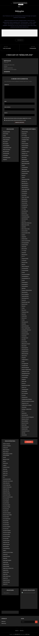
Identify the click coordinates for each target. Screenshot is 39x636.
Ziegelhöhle (24, 236)
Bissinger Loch (24, 181)
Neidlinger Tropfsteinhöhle (26, 409)
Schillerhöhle (24, 133)
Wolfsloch (23, 149)
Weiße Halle (24, 381)
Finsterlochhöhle (25, 244)
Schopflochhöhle (25, 365)
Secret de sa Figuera (7, 512)
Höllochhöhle (24, 157)
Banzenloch (24, 310)
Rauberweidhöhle (25, 145)
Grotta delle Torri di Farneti (8, 481)
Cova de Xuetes (6, 516)
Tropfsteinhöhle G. (25, 359)
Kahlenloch (24, 300)
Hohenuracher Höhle (25, 179)
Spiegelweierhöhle (6, 131)
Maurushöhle (24, 345)
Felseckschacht (24, 397)
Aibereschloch (24, 355)
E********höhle (24, 135)
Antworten (7, 71)
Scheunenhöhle (25, 230)
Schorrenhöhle (24, 203)
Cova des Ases (5, 528)
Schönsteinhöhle (6, 153)
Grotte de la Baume (6, 443)
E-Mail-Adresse (7, 107)
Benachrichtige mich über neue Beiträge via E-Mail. (16, 120)
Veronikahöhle (24, 193)
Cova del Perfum (6, 502)
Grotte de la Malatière (7, 445)
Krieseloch (24, 383)
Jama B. (4, 457)
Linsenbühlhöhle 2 (25, 276)
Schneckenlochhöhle (7, 479)
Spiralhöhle (24, 226)
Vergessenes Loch (25, 403)
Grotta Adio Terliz (6, 542)
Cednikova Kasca (6, 467)
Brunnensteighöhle (25, 294)
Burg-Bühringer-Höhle (26, 302)
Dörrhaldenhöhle (25, 211)
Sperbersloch (24, 413)
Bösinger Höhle (24, 262)
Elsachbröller (24, 195)
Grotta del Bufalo (6, 566)
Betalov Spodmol (6, 449)
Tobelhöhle (24, 141)
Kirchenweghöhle (6, 145)
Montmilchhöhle (25, 201)
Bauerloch (23, 175)
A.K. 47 (23, 411)
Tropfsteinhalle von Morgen (27, 405)
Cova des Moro (6, 538)
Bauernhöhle (5, 141)
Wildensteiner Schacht (26, 343)
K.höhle (4, 135)
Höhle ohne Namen (6, 149)
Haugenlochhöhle (25, 258)
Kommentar (6, 84)
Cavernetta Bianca (6, 548)
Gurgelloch (24, 379)
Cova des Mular (6, 522)
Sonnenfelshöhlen (25, 155)
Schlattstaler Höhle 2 (25, 151)
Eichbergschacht (25, 205)
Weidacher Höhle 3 (25, 419)
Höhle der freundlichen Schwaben (28, 401)
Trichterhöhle (24, 335)
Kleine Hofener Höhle (26, 228)
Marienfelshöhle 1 (25, 183)
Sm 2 (4, 477)
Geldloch (23, 165)
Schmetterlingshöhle (25, 137)
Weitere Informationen (24, 3)
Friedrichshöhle (24, 238)
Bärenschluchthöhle (6, 137)
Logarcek (4, 465)
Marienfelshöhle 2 (25, 185)
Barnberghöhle (24, 199)
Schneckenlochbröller (26, 274)
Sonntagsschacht (25, 337)
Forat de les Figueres (7, 532)
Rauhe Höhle (24, 425)
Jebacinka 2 (5, 475)
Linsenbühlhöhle (25, 167)
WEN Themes (27, 634)
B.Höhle (23, 280)
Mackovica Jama (6, 459)
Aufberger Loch (24, 153)
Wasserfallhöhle (25, 292)
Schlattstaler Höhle (25, 139)
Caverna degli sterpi (6, 485)
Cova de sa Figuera (6, 526)
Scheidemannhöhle (25, 333)
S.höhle (23, 308)
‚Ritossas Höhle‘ (6, 572)
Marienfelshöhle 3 (25, 187)
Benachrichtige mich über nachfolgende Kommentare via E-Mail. (18, 118)
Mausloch (23, 264)
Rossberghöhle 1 (25, 282)
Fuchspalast (24, 260)
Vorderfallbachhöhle (6, 157)
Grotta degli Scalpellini (7, 560)
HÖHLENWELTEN (17, 634)
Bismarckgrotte (5, 143)
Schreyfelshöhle (25, 377)
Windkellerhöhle (25, 147)
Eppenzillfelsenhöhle (25, 163)
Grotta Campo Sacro (6, 576)
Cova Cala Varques (6, 504)
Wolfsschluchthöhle (25, 161)
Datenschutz (4, 623)
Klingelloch (24, 357)
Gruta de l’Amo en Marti (7, 514)
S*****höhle (24, 209)
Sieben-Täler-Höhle (25, 197)
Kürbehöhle (24, 252)
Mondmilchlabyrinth (25, 367)
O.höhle (23, 361)
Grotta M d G (5, 584)
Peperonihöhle (24, 391)
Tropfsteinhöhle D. (25, 351)
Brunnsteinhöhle (6, 151)
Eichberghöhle (24, 191)
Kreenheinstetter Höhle (26, 232)
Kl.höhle (23, 272)
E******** (23, 256)
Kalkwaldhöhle (24, 159)
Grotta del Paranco (6, 580)
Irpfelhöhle (24, 288)
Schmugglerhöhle (25, 363)
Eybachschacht (24, 304)
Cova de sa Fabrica (6, 536)
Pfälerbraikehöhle (25, 353)
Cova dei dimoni (6, 524)
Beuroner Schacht (25, 423)
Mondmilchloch (24, 254)
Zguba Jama (5, 473)
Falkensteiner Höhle (25, 171)
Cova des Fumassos (6, 530)
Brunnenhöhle (24, 248)
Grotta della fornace (6, 556)
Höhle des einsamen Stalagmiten (28, 417)
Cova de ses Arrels (6, 534)
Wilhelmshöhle (24, 169)
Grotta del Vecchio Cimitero (8, 552)
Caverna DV (5, 554)
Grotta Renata (5, 562)
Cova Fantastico (6, 500)
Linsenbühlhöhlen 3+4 (26, 278)
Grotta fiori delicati (6, 544)
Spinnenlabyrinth (25, 415)
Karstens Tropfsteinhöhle (26, 369)
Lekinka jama (5, 447)
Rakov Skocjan (6, 451)
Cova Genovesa (6, 508)
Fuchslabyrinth (24, 207)
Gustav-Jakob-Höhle (25, 189)
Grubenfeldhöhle (25, 286)
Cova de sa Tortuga (6, 506)
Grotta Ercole (5, 578)
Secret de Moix (5, 520)
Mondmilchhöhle (25, 131)
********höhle (24, 250)
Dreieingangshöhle (25, 242)
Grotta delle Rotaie (6, 582)
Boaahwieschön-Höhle (26, 385)
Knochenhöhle (24, 341)
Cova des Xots (5, 510)
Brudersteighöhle (25, 347)
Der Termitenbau (25, 393)
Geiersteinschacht (25, 349)
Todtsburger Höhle (25, 312)
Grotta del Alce (5, 570)
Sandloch (23, 234)
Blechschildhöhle (25, 421)
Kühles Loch (24, 387)
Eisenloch (23, 306)
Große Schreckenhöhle (26, 240)
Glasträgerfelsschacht (26, 373)
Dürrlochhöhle (5, 133)
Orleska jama (5, 463)
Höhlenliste (28, 441)
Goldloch (23, 177)
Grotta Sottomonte (6, 483)
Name (5, 101)
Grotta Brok (5, 558)
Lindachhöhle (24, 316)
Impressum (3, 621)
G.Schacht (24, 395)
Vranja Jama (5, 471)
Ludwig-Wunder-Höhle (7, 147)
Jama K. (4, 461)
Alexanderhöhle (6, 546)
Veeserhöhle (24, 407)
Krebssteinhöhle (25, 173)
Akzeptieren (21, 4)
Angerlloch (5, 159)
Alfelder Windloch (6, 139)
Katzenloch (24, 314)
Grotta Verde (5, 574)
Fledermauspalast (25, 375)
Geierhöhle (24, 339)
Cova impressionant (6, 518)
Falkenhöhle (24, 246)
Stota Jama (5, 469)
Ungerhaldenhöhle (25, 296)
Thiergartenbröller (25, 389)
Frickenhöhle (5, 155)
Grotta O (4, 550)
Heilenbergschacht (25, 298)
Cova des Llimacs (6, 540)
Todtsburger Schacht (25, 371)
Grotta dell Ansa (6, 564)
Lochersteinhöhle (25, 268)
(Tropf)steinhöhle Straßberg (27, 399)
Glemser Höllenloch (25, 266)
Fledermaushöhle (25, 143)
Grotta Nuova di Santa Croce (8, 568)
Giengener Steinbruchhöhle (27, 290)
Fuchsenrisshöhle (25, 270)
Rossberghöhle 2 (25, 284)
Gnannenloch (24, 318)
